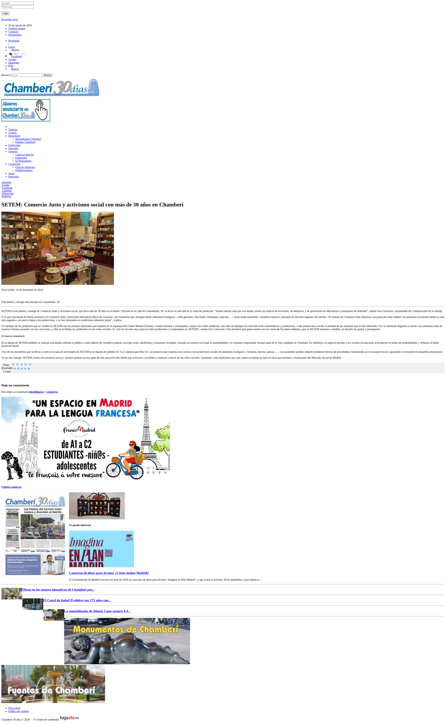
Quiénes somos (16, 28)
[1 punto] (13, 364)
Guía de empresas (25, 167)
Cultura (12, 132)
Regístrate (13, 40)
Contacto (13, 31)
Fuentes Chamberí (25, 142)
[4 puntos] (26, 364)
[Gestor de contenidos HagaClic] (69, 719)
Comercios (14, 164)
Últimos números (11, 487)
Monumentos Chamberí (28, 138)
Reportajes (14, 135)
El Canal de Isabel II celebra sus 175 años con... (77, 600)
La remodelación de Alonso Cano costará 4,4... (97, 611)
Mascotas (13, 176)
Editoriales (21, 157)
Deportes (13, 148)
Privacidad (14, 708)
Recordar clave (9, 19)
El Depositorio (23, 160)
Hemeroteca (15, 34)
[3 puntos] (21, 364)
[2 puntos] (17, 364)
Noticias (12, 129)
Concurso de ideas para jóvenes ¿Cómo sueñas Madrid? (109, 573)
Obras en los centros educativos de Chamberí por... (58, 589)
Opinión (12, 151)
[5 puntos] (30, 364)
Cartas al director (24, 154)
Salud (11, 173)
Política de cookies (18, 711)
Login (11, 46)
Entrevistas (14, 145)
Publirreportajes (24, 170)
